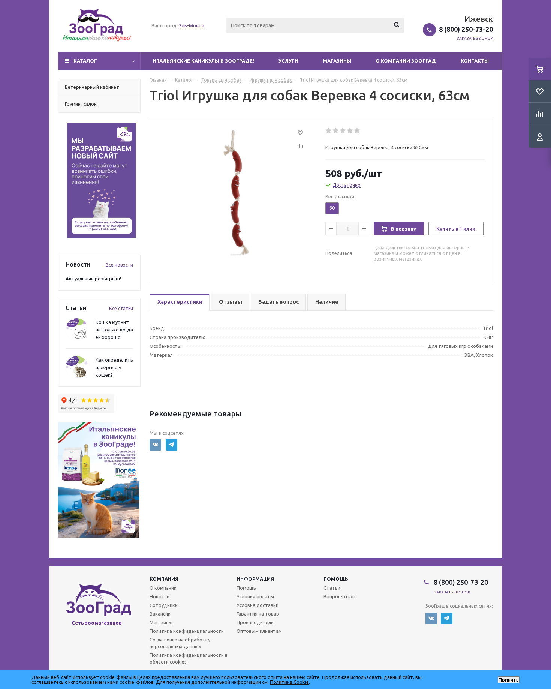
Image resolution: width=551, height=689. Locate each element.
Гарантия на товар (258, 613)
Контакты (475, 60)
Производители (255, 622)
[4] (350, 131)
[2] (336, 131)
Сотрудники (164, 605)
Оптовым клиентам (259, 631)
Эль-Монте (191, 25)
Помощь (335, 578)
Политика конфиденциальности (187, 631)
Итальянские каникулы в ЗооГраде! (203, 60)
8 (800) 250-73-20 (466, 29)
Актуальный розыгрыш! (93, 278)
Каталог (85, 60)
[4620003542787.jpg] (236, 192)
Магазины (337, 60)
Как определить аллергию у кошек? (114, 367)
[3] (343, 131)
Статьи (331, 587)
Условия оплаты (255, 596)
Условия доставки (257, 605)
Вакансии (160, 613)
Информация (255, 578)
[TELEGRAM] (171, 445)
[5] (357, 131)
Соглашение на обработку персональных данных (180, 643)
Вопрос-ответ (339, 596)
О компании (163, 587)
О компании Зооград (406, 60)
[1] (328, 131)
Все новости (119, 264)
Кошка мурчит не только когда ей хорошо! (114, 329)
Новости (159, 596)
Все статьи (121, 308)
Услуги (288, 60)
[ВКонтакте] (155, 445)
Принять (509, 680)
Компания (164, 578)
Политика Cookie (289, 682)
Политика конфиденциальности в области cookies (189, 658)
